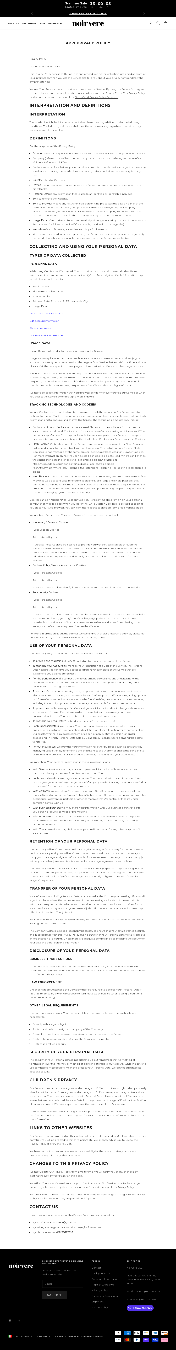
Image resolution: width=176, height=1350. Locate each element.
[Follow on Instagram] (10, 1321)
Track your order (101, 1273)
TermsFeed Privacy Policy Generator (96, 97)
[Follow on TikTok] (19, 1321)
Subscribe (54, 1295)
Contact (96, 1267)
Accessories (55, 23)
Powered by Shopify (90, 1336)
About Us (13, 23)
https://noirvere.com (97, 229)
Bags (42, 23)
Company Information (105, 1279)
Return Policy (100, 1307)
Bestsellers (29, 23)
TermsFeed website (123, 507)
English (42, 1336)
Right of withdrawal (103, 1284)
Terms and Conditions (105, 1295)
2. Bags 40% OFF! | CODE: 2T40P (88, 13)
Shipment (97, 1301)
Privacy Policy (100, 1290)
